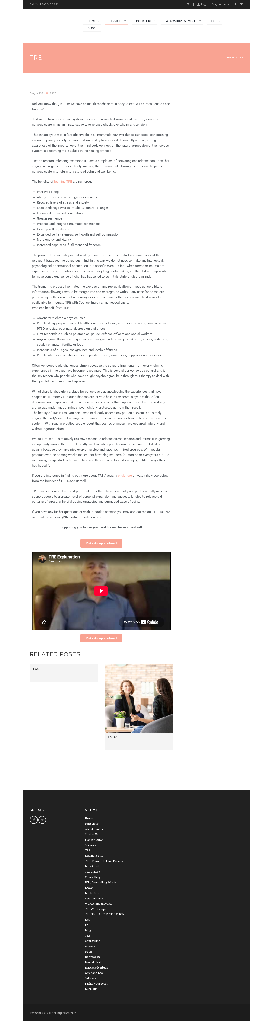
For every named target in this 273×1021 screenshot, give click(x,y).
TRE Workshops (95, 909)
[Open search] (188, 4)
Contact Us (91, 834)
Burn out (91, 988)
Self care (90, 978)
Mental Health (94, 962)
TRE (87, 850)
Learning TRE (94, 855)
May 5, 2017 (37, 93)
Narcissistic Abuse (96, 967)
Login (204, 4)
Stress (88, 951)
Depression (92, 956)
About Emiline (94, 829)
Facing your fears (96, 983)
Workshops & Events (98, 903)
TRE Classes (92, 871)
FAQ (36, 669)
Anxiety (90, 946)
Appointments (94, 898)
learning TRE (62, 182)
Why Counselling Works (100, 882)
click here (125, 476)
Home (230, 57)
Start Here (92, 823)
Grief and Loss (94, 972)
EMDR (112, 737)
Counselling (92, 877)
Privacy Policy (94, 839)
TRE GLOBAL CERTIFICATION (105, 914)
